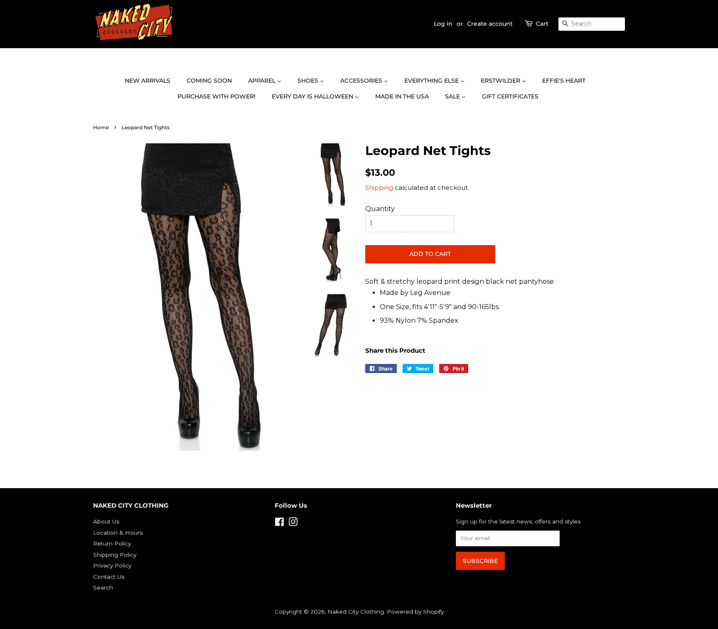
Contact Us (108, 576)
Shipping (379, 188)
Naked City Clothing (355, 611)
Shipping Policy (114, 554)
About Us (106, 521)
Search (103, 587)
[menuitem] (152, 81)
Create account (490, 23)
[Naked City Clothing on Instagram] (293, 523)
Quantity (380, 209)
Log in (443, 23)
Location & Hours (118, 532)
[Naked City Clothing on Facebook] (279, 523)
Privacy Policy (112, 565)
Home (101, 127)
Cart (542, 23)
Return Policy (112, 543)
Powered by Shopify (415, 611)
